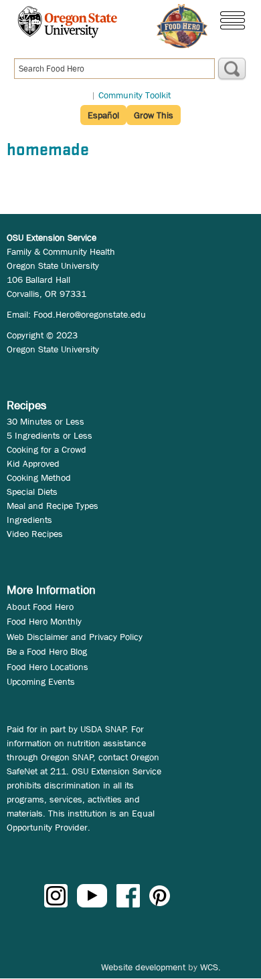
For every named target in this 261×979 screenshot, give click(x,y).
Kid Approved (33, 463)
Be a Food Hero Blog (47, 651)
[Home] (182, 26)
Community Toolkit (134, 95)
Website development (143, 967)
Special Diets (32, 491)
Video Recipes (35, 534)
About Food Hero (40, 607)
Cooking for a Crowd (46, 449)
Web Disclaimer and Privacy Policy (75, 637)
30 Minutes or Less (45, 421)
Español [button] (103, 115)
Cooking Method (39, 477)
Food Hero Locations (47, 667)
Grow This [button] (153, 115)
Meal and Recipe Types (52, 506)
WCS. (210, 967)
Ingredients (29, 520)
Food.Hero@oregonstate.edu (89, 314)
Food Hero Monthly (44, 621)
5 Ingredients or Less (49, 435)
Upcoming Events (41, 681)
